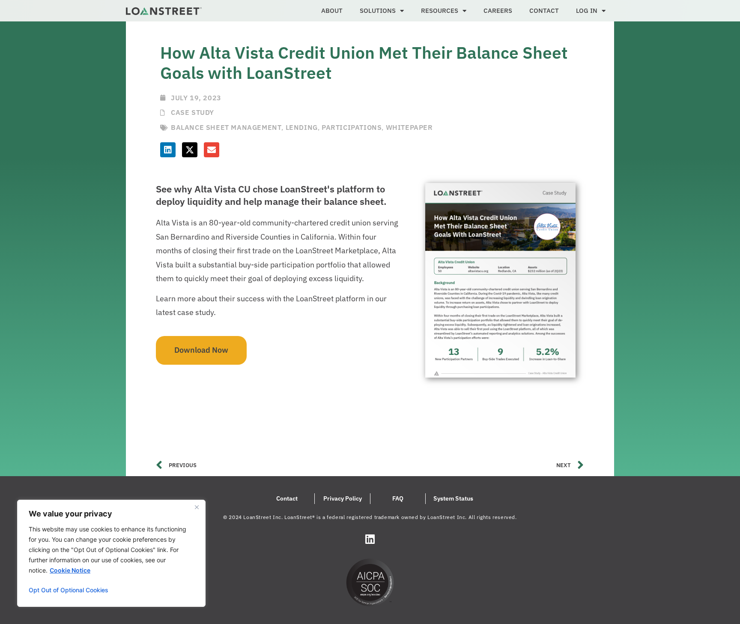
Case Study (192, 112)
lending (302, 127)
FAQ (397, 498)
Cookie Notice (70, 570)
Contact (544, 10)
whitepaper (409, 127)
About (332, 10)
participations (352, 127)
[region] (111, 553)
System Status (453, 498)
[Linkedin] (370, 538)
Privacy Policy (342, 498)
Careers (497, 10)
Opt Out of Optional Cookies (68, 590)
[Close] (196, 507)
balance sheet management (226, 127)
